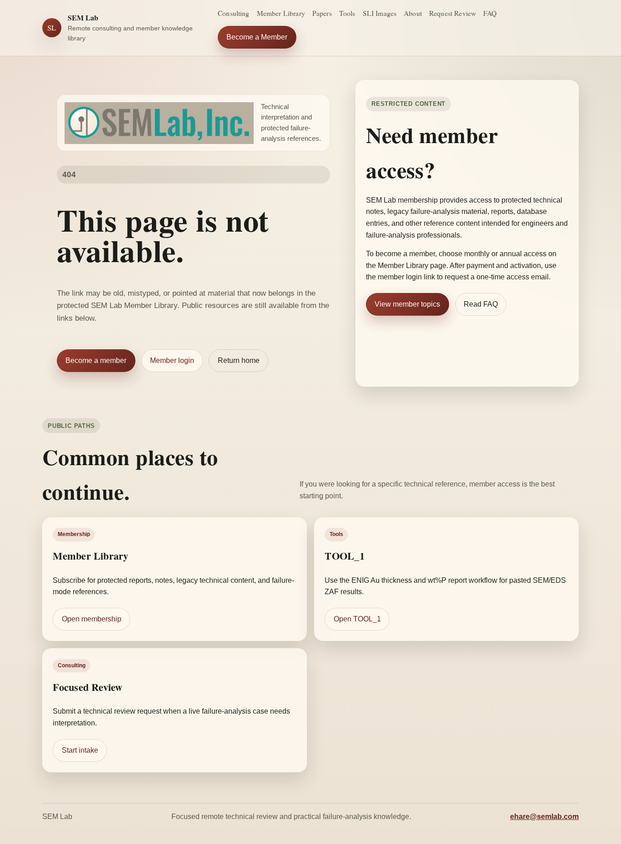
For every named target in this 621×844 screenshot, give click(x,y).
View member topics (407, 304)
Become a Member (256, 37)
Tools (347, 13)
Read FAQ (481, 304)
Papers (322, 13)
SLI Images (380, 13)
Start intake (80, 750)
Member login (172, 360)
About (413, 13)
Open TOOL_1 (357, 619)
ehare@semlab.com (544, 816)
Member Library (281, 13)
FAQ (489, 13)
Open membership (91, 619)
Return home (239, 360)
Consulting (234, 13)
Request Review (452, 13)
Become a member (95, 360)
